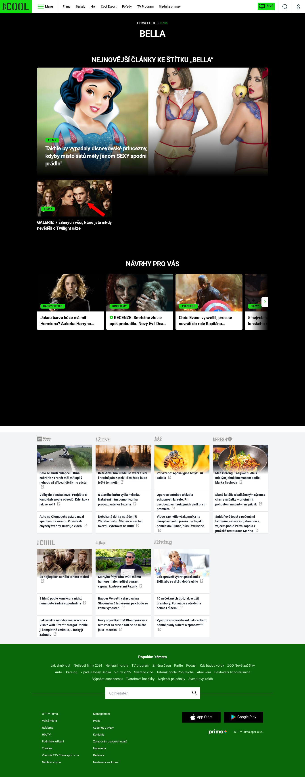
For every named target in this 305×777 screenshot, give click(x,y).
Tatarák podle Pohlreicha (175, 672)
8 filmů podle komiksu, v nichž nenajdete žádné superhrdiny (61, 601)
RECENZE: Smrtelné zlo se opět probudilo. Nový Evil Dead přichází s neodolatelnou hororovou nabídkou (138, 321)
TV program (140, 666)
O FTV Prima (50, 713)
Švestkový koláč (200, 679)
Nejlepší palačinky (171, 679)
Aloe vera (204, 672)
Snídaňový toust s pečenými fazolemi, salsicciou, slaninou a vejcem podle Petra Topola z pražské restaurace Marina (237, 524)
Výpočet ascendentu (107, 679)
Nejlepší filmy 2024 (88, 666)
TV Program (145, 6)
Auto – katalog (66, 672)
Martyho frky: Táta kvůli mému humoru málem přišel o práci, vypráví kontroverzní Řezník (119, 581)
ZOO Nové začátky (241, 666)
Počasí (191, 666)
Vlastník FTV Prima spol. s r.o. (60, 755)
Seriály (80, 6)
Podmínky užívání (53, 741)
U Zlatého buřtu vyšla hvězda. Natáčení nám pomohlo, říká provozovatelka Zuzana (119, 499)
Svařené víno (143, 672)
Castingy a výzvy (103, 727)
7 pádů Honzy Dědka (96, 672)
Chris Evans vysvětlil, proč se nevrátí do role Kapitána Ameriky (205, 321)
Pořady (127, 6)
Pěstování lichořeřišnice (232, 672)
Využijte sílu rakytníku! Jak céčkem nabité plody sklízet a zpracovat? (181, 622)
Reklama (47, 727)
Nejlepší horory (116, 666)
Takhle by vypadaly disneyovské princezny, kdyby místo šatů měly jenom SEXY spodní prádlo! (96, 156)
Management (101, 713)
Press (96, 720)
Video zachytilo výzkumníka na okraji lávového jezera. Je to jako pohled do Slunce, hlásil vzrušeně (180, 521)
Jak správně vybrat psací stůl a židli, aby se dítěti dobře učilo (178, 579)
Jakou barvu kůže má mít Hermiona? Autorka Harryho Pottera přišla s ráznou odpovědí (65, 321)
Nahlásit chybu (51, 762)
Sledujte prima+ (169, 6)
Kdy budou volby (212, 666)
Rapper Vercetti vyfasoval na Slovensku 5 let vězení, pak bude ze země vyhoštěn (123, 603)
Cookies (47, 748)
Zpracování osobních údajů (110, 741)
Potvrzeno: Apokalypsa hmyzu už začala (180, 475)
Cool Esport (108, 6)
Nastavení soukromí (105, 762)
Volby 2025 (122, 672)
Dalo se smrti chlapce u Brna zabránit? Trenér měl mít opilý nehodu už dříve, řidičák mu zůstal (64, 477)
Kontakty (98, 734)
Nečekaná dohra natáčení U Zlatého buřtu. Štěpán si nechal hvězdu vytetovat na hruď (120, 521)
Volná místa (49, 720)
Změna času (161, 666)
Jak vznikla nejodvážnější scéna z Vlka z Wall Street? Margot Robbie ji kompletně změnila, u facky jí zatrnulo (64, 627)
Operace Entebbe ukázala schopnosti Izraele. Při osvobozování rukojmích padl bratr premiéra (181, 502)
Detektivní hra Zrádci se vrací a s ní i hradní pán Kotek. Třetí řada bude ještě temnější (122, 477)
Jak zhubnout (60, 666)
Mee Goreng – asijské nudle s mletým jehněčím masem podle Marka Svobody (237, 477)
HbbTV (46, 734)
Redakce (98, 755)
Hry (93, 6)
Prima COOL (146, 23)
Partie (178, 666)
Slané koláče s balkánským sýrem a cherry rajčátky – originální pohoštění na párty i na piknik (240, 499)
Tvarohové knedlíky (140, 679)
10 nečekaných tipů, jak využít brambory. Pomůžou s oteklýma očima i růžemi (179, 603)
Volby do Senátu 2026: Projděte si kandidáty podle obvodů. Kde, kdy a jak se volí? (64, 499)
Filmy (66, 6)
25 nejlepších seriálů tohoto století (64, 577)
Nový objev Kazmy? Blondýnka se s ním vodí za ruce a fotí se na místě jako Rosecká (122, 625)
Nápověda (99, 748)
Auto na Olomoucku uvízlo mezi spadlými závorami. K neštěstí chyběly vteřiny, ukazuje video (62, 521)
